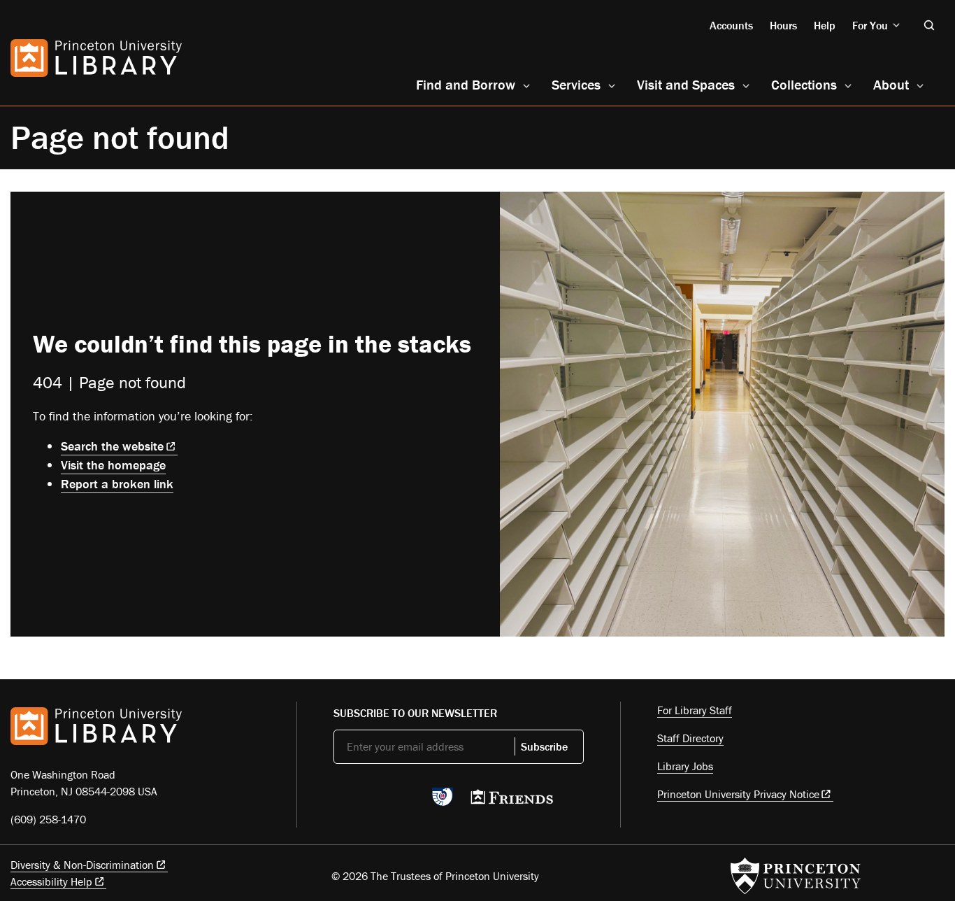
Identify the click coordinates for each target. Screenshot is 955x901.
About (891, 84)
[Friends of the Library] (512, 801)
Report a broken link (117, 484)
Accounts (731, 25)
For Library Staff (694, 710)
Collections (804, 84)
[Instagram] (407, 801)
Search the (112, 446)
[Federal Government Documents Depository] (442, 803)
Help (824, 25)
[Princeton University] (796, 875)
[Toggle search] (929, 25)
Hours (783, 25)
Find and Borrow (465, 84)
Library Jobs (685, 766)
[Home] (96, 58)
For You (870, 25)
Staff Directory (690, 738)
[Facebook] (374, 801)
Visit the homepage (113, 465)
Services (576, 84)
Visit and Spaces (686, 84)
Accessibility (51, 881)
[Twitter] (341, 801)
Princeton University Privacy (738, 794)
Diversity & (82, 865)
